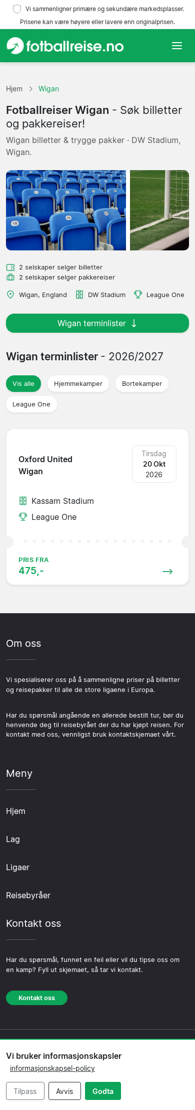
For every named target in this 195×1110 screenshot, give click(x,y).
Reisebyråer (28, 895)
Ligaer (18, 867)
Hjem (16, 811)
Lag (13, 839)
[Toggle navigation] (177, 46)
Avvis (64, 1091)
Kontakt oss (36, 998)
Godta (103, 1091)
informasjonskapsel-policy (52, 1068)
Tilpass (25, 1091)
